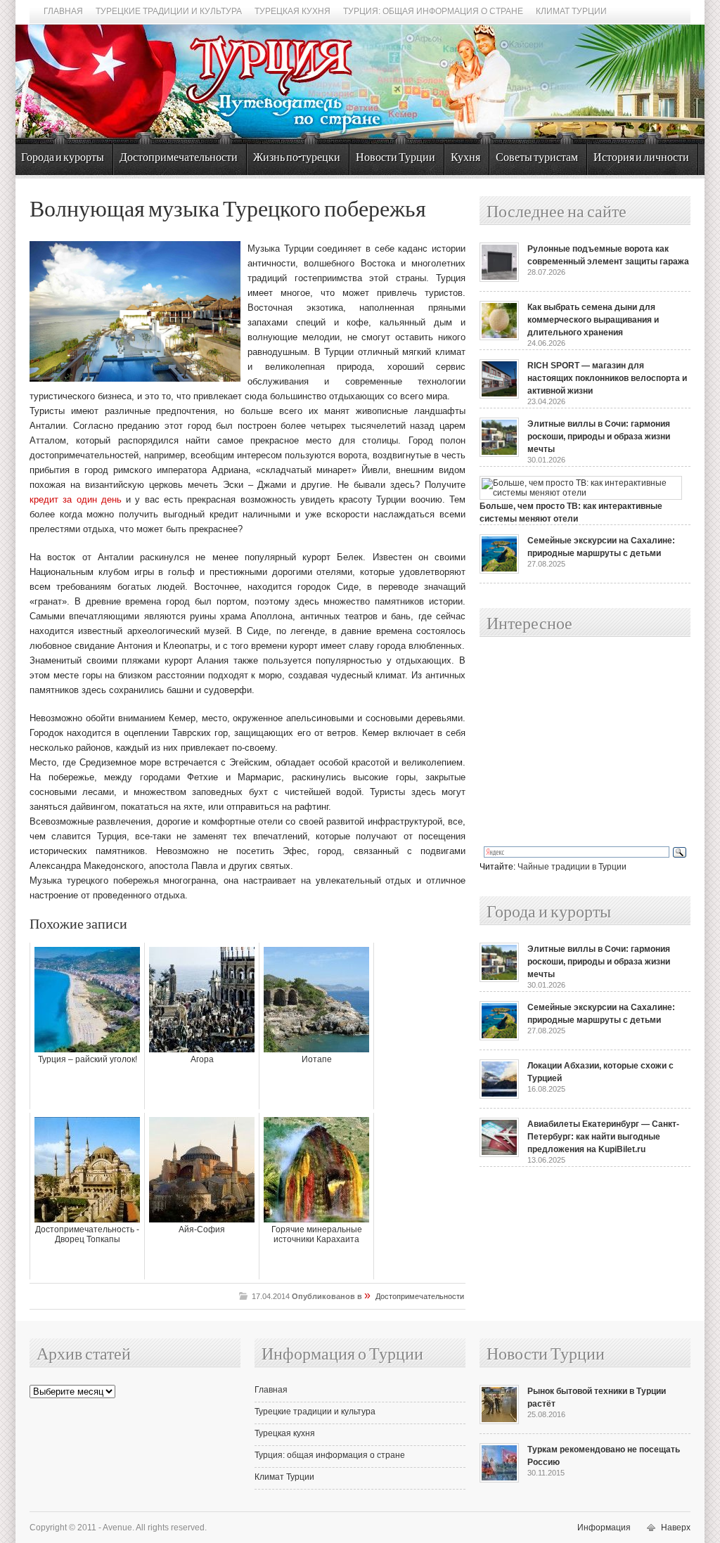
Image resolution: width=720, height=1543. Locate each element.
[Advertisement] (569, 742)
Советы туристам (537, 157)
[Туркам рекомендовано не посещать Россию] (499, 1480)
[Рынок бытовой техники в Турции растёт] (499, 1421)
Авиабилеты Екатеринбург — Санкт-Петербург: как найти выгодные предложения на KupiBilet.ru (603, 1136)
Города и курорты (62, 157)
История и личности (641, 157)
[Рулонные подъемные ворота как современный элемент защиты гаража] (499, 279)
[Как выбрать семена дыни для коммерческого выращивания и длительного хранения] (499, 337)
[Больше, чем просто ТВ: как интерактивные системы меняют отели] (581, 493)
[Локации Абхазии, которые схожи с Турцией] (499, 1096)
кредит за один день (76, 499)
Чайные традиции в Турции (572, 867)
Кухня (465, 157)
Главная (63, 11)
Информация (604, 1527)
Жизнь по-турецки (296, 157)
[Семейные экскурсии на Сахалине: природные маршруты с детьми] (499, 571)
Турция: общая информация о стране (433, 11)
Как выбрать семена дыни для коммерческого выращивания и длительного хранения (593, 319)
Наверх (675, 1527)
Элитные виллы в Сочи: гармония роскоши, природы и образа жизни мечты (598, 436)
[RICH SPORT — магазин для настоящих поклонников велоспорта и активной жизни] (499, 396)
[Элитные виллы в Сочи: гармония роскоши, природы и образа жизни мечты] (499, 454)
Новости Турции (395, 157)
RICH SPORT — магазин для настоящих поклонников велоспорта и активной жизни (607, 378)
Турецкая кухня (292, 11)
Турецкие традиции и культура (169, 11)
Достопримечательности (179, 157)
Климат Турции (571, 11)
